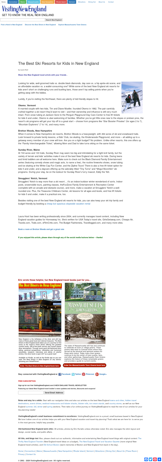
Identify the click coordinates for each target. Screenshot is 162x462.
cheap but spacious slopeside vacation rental (68, 203)
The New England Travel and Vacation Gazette (99, 441)
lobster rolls (83, 403)
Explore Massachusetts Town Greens (72, 24)
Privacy (21, 454)
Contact (111, 2)
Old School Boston (51, 444)
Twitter (77, 374)
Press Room (131, 451)
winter (40, 406)
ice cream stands (96, 403)
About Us (102, 2)
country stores (115, 403)
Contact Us (31, 454)
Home (3, 2)
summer (29, 406)
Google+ (103, 374)
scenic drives (35, 403)
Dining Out (92, 2)
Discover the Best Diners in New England (40, 24)
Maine (22, 2)
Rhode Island (61, 2)
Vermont (72, 2)
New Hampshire (47, 2)
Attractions (81, 2)
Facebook (66, 374)
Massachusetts (33, 2)
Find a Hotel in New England (11, 24)
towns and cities (117, 400)
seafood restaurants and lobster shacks (59, 403)
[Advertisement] (81, 43)
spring (49, 406)
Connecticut (13, 2)
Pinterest (89, 374)
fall (35, 406)
